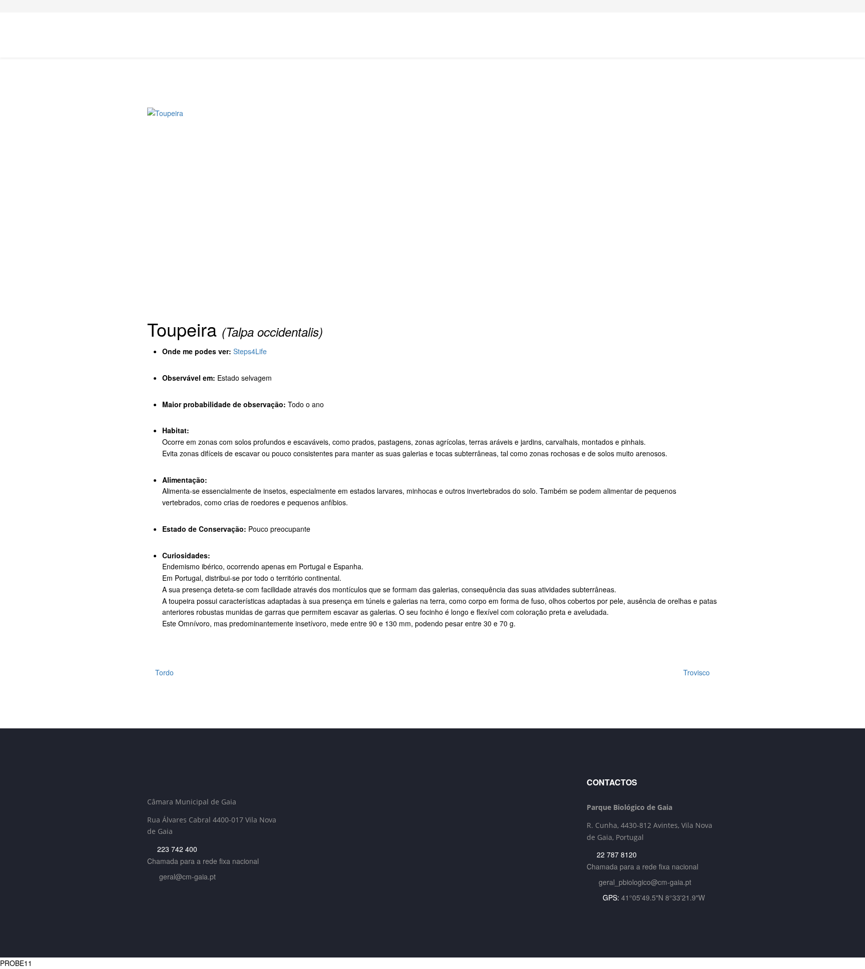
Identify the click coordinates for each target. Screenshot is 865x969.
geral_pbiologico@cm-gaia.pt (645, 882)
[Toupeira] (432, 208)
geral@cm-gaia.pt (187, 876)
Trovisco (697, 672)
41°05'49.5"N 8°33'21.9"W (663, 897)
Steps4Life (250, 351)
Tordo (163, 672)
